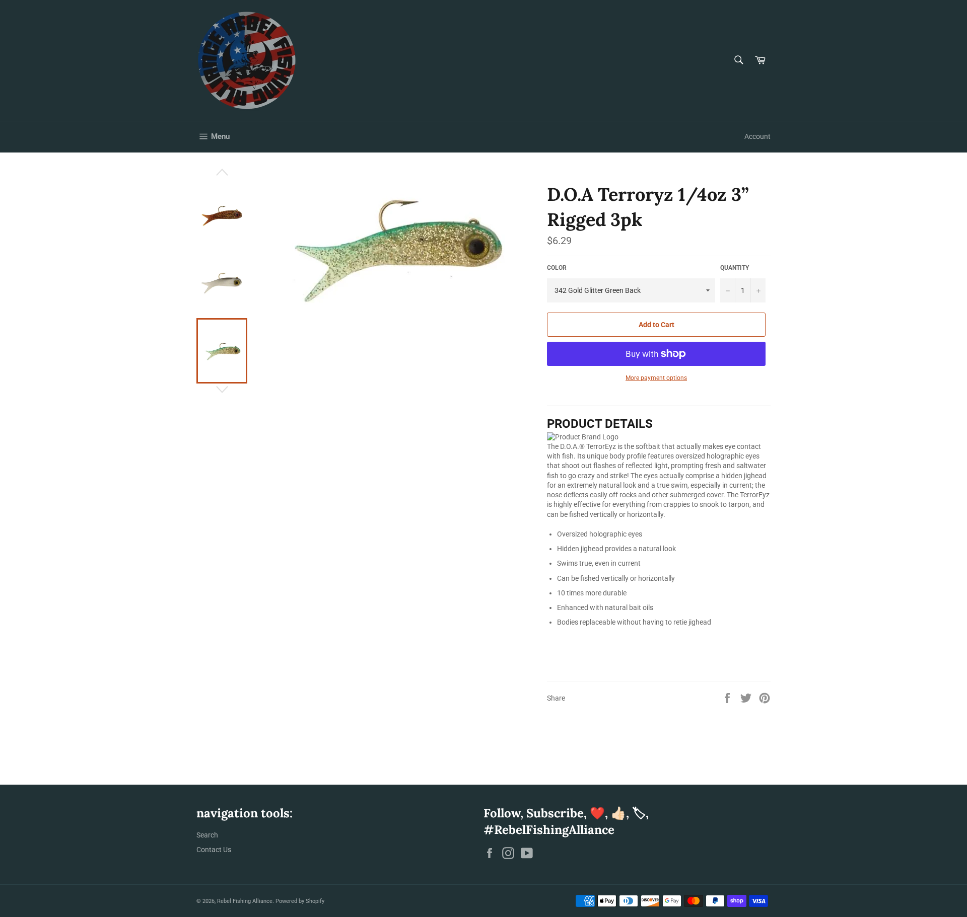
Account (757, 136)
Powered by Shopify (299, 901)
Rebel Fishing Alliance (244, 901)
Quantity (734, 267)
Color (557, 267)
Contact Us (213, 850)
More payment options (656, 377)
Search (207, 835)
